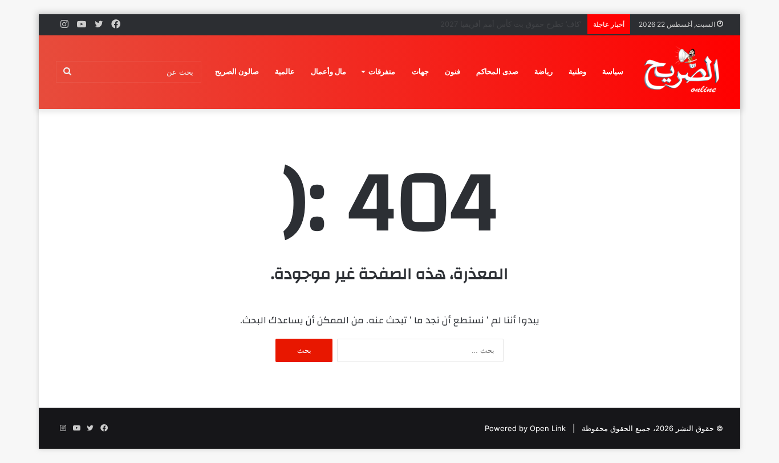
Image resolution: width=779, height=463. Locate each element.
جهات (420, 71)
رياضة (543, 71)
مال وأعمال (328, 71)
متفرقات (381, 71)
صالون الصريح (237, 71)
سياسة (612, 71)
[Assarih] (683, 72)
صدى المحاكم (497, 71)
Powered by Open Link (525, 428)
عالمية (285, 71)
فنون (452, 71)
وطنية (577, 71)
